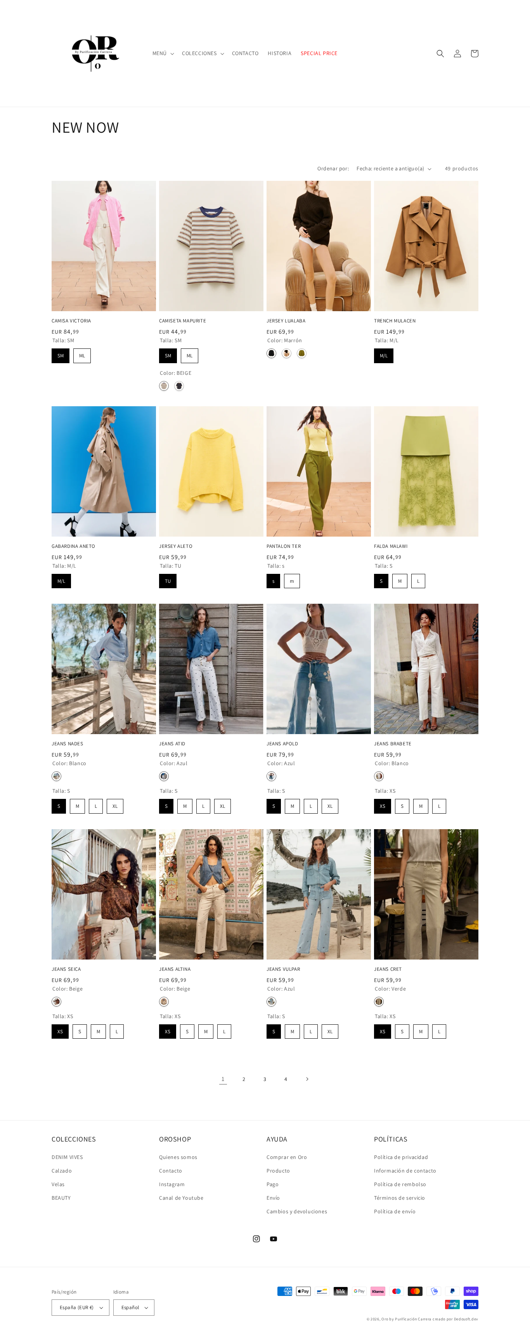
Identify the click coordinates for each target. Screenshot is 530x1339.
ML (82, 353)
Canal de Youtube (181, 1197)
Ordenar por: (333, 168)
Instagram (172, 1184)
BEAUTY (61, 1197)
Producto (278, 1170)
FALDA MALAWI (390, 546)
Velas (58, 1184)
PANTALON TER (284, 546)
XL (115, 804)
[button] (162, 53)
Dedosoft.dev (466, 1319)
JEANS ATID (172, 744)
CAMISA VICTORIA (71, 321)
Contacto (170, 1170)
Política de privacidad (401, 1157)
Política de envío (395, 1211)
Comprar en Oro (287, 1157)
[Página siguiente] (306, 1079)
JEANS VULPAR (283, 969)
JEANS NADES (67, 744)
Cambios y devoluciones (297, 1211)
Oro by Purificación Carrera (406, 1319)
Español (130, 1307)
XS (382, 804)
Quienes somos (178, 1157)
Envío (273, 1197)
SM (60, 353)
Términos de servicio (399, 1197)
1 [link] (223, 1079)
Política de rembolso (400, 1184)
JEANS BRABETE (393, 744)
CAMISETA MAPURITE (182, 321)
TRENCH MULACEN (395, 321)
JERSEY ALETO (175, 546)
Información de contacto (405, 1170)
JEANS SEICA (66, 969)
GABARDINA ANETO (73, 546)
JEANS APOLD (282, 744)
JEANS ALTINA (175, 969)
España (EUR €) (77, 1307)
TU (168, 579)
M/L (383, 353)
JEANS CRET (388, 969)
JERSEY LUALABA (286, 321)
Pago (273, 1184)
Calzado (62, 1170)
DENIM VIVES (67, 1157)
